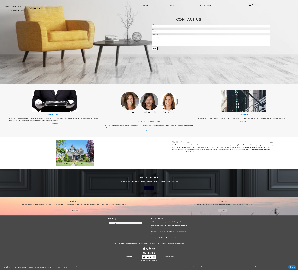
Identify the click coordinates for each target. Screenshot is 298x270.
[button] (155, 48)
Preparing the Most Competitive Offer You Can (164, 238)
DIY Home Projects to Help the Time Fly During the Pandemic (168, 222)
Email (153, 29)
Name (153, 24)
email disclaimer (169, 256)
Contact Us (144, 5)
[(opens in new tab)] (54, 111)
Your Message (155, 34)
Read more (60, 123)
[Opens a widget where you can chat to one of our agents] (292, 267)
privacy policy (129, 256)
